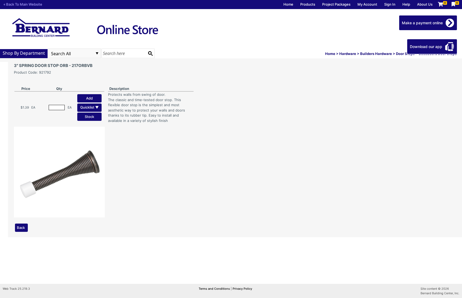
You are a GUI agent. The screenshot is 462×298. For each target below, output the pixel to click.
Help (406, 4)
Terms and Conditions (215, 289)
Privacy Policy (242, 289)
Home (288, 4)
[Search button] (150, 53)
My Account (367, 4)
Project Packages (336, 4)
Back (21, 227)
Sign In (389, 4)
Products (307, 4)
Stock (89, 116)
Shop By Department (24, 53)
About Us (425, 4)
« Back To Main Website (22, 4)
